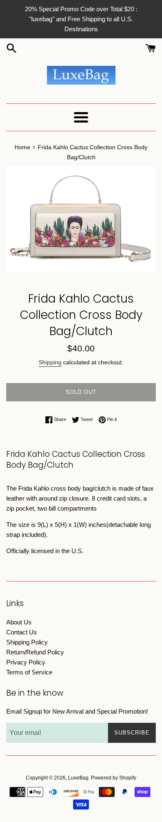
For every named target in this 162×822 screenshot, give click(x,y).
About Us (19, 622)
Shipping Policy (27, 642)
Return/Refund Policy (35, 652)
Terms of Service (29, 672)
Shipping (50, 362)
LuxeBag (78, 778)
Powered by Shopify (113, 778)
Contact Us (21, 632)
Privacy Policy (25, 662)
